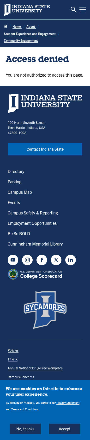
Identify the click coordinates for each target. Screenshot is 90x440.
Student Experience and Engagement (30, 34)
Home (17, 26)
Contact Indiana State (45, 149)
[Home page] (6, 26)
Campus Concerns (21, 377)
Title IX (13, 359)
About (31, 26)
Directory (16, 171)
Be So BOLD (19, 233)
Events (14, 202)
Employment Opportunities (32, 223)
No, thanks (25, 428)
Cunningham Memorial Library (35, 244)
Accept (64, 428)
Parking (14, 181)
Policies (13, 350)
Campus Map (20, 192)
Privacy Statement (67, 402)
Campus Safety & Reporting (33, 212)
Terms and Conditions (24, 409)
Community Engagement (21, 40)
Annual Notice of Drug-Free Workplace (35, 368)
